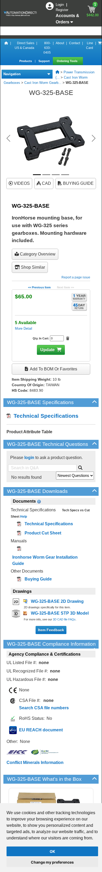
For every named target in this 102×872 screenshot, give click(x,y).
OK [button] (52, 851)
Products (26, 61)
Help (23, 516)
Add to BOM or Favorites (53, 369)
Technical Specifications (44, 416)
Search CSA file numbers (44, 708)
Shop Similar (32, 267)
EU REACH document (41, 730)
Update (47, 350)
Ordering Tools (67, 61)
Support (44, 61)
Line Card (89, 45)
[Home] (6, 48)
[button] (8, 138)
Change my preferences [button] (52, 862)
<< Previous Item (39, 287)
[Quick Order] (100, 48)
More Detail (23, 328)
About (60, 43)
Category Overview (37, 254)
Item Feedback (51, 630)
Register (62, 10)
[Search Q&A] (80, 466)
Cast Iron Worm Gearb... (42, 83)
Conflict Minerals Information (35, 762)
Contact (74, 43)
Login (60, 5)
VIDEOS (21, 183)
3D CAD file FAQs (64, 619)
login (29, 457)
